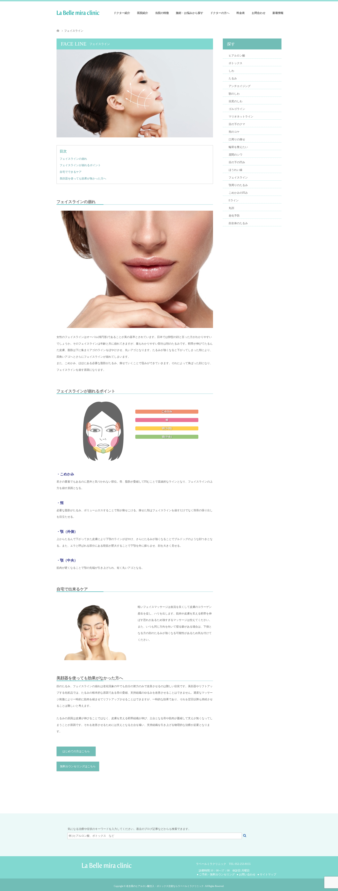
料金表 (240, 13)
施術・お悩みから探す (189, 13)
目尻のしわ (235, 101)
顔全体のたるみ (238, 223)
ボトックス (235, 63)
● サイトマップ (266, 874)
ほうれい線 (235, 169)
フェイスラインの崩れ (73, 158)
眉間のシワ (235, 154)
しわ (231, 70)
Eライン (234, 200)
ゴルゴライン (237, 108)
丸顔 (231, 208)
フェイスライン (238, 177)
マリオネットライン (241, 116)
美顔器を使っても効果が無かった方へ (83, 178)
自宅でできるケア (71, 171)
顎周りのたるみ (238, 185)
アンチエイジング (240, 86)
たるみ (233, 78)
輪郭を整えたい (238, 147)
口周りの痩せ (237, 139)
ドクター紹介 (122, 13)
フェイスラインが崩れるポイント (80, 165)
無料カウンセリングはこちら (78, 766)
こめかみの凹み (238, 192)
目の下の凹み (237, 162)
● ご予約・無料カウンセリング (216, 874)
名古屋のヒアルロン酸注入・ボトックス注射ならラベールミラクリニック (165, 886)
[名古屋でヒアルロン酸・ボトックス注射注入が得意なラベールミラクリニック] (100, 13)
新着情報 (277, 13)
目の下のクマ (237, 124)
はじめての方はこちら (76, 751)
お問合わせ (258, 13)
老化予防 (234, 215)
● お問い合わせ (246, 874)
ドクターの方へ (219, 13)
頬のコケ (234, 131)
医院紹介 (142, 13)
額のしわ (234, 93)
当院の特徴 (162, 13)
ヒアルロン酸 (237, 55)
